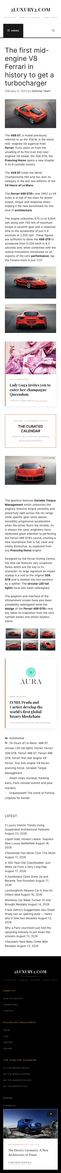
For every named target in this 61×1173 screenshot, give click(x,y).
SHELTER (8, 1042)
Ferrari (38, 748)
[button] (53, 31)
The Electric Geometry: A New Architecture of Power (28, 1152)
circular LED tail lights (19, 748)
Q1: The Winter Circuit (16, 1068)
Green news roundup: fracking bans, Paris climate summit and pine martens (28, 783)
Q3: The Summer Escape (17, 1080)
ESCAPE (7, 1048)
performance (40, 256)
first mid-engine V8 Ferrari (32, 763)
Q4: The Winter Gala (15, 1086)
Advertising (10, 1004)
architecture (23, 210)
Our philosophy (13, 998)
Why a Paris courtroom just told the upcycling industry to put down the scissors (28, 932)
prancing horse (14, 768)
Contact (8, 1010)
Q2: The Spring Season (16, 1074)
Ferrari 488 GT (27, 753)
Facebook (9, 1105)
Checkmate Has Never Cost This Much (30, 853)
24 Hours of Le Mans (23, 743)
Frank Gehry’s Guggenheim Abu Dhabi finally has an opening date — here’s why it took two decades (30, 914)
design (9, 608)
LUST (5, 1036)
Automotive (16, 738)
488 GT (43, 743)
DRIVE (6, 1030)
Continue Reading (20, 1162)
